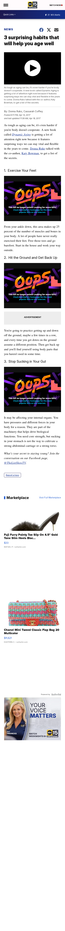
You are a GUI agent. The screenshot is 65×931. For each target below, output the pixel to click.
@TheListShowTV (15, 463)
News (8, 29)
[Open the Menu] (5, 5)
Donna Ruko (37, 148)
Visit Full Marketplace (50, 497)
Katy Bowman (30, 153)
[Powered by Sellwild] (56, 694)
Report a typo (12, 475)
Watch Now (55, 5)
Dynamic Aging (21, 134)
